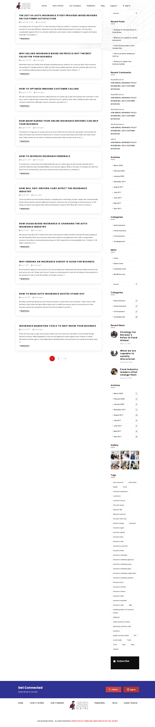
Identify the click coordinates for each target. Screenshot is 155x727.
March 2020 (118, 165)
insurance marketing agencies (123, 560)
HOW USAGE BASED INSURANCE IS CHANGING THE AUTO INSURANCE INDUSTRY (53, 225)
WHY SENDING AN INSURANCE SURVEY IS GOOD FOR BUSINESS (57, 261)
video (132, 645)
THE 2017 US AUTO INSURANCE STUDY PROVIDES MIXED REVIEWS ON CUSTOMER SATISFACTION (58, 17)
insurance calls (118, 541)
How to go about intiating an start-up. (123, 55)
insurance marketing (120, 555)
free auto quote (118, 505)
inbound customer (119, 514)
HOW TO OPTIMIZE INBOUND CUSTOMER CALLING (49, 88)
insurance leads (118, 550)
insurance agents (119, 532)
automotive (132, 482)
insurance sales (118, 596)
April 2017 (117, 209)
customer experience (120, 491)
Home (20, 703)
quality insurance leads (121, 635)
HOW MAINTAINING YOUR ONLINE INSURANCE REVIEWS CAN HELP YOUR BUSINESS (58, 122)
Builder (115, 487)
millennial (116, 617)
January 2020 (119, 176)
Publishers (99, 703)
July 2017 (117, 192)
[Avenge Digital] (23, 6)
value (124, 645)
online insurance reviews (121, 622)
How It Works (37, 703)
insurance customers (120, 546)
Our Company (57, 703)
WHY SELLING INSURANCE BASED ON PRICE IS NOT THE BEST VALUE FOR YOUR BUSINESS (55, 55)
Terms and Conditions (93, 721)
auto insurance (118, 482)
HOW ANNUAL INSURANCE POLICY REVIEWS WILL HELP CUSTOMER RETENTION (124, 86)
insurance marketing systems (123, 578)
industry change (118, 523)
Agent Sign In (130, 703)
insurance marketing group (122, 564)
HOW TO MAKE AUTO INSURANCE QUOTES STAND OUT (52, 293)
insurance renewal (119, 587)
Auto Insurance (119, 225)
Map (130, 605)
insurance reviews (119, 591)
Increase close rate (119, 519)
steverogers (42, 22)
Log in (116, 258)
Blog (115, 703)
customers (117, 496)
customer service (119, 501)
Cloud (125, 487)
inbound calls (117, 510)
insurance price (118, 582)
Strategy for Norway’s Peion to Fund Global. (124, 31)
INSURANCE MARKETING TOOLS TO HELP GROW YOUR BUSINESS (57, 325)
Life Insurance (119, 236)
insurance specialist (120, 600)
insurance (132, 523)
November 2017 (120, 182)
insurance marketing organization (124, 573)
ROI (135, 635)
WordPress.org (119, 274)
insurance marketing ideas (122, 569)
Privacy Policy (77, 721)
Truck (115, 645)
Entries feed (118, 263)
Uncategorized (119, 241)
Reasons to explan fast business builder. (121, 63)
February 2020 (119, 171)
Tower (129, 640)
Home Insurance (120, 231)
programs (116, 631)
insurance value (118, 605)
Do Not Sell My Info (110, 721)
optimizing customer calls (122, 626)
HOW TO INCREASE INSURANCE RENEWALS (44, 156)
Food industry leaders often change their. (123, 47)
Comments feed (120, 269)
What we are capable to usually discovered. (124, 39)
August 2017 (118, 187)
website (115, 649)
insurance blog (118, 537)
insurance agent (118, 528)
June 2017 (118, 198)
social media (117, 640)
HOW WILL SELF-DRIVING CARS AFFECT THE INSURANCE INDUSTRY (53, 190)
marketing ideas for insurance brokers (123, 611)
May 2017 (117, 203)
